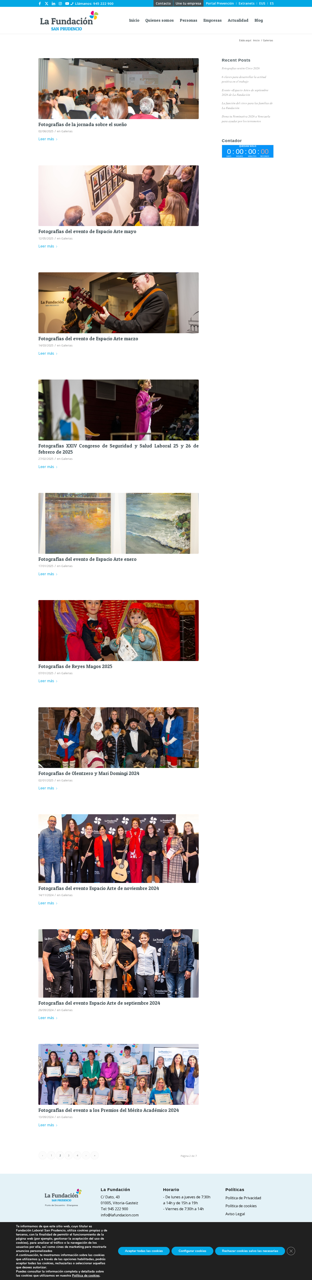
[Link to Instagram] (60, 3)
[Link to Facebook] (39, 3)
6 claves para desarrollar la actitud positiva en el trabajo (244, 79)
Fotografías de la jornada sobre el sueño (82, 124)
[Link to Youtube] (67, 3)
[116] (118, 302)
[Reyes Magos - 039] (118, 630)
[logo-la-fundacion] (69, 20)
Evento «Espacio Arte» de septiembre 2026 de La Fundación (245, 92)
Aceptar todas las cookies (144, 1251)
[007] (118, 523)
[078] (118, 737)
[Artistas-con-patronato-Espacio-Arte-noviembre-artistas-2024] (118, 848)
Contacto (163, 3)
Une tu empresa (188, 3)
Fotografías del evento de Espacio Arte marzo (88, 338)
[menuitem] (163, 3)
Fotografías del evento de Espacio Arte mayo (87, 231)
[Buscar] (270, 20)
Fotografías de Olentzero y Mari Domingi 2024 (88, 773)
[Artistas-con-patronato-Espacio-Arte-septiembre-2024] (118, 963)
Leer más (46, 138)
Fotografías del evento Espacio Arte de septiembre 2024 (99, 1003)
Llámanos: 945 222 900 (94, 3)
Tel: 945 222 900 (114, 1208)
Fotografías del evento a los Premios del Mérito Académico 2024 (108, 1110)
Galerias (67, 131)
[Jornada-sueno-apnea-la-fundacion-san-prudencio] (118, 88)
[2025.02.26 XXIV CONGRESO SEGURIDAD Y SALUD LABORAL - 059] (118, 410)
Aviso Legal (235, 1213)
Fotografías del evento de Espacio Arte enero (87, 559)
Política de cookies (241, 1205)
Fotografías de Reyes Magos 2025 (75, 666)
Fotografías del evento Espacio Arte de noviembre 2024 (98, 888)
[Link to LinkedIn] (53, 3)
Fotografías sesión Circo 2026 (241, 68)
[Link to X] (46, 3)
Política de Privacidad (243, 1197)
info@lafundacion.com (120, 1215)
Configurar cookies (192, 1251)
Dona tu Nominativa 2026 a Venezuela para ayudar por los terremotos (246, 118)
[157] (118, 195)
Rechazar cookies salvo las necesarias (250, 1251)
